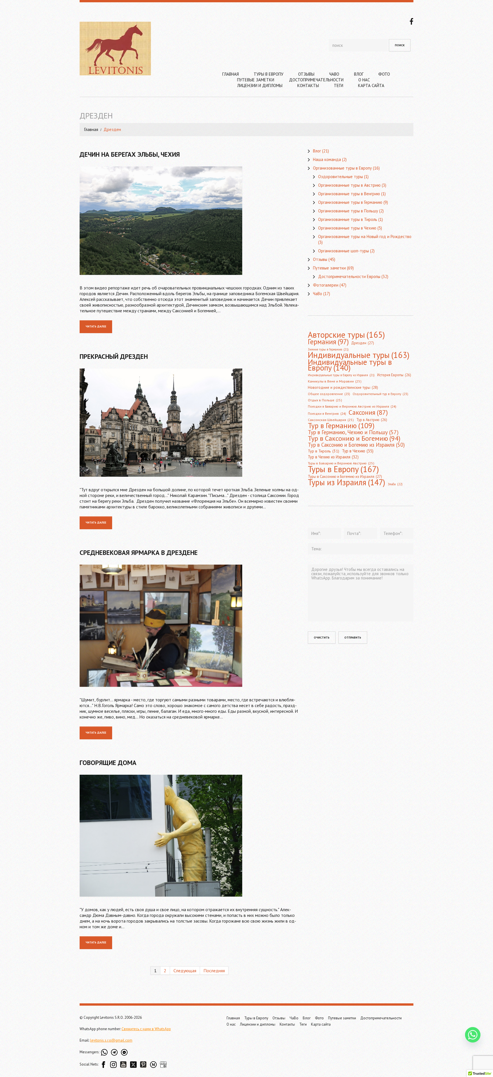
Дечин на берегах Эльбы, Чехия (130, 154)
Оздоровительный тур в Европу (380, 394)
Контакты (308, 85)
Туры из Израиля (346, 482)
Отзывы (306, 74)
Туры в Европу (268, 74)
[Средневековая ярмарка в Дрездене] (189, 626)
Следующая (184, 970)
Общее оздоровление (329, 394)
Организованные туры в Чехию (347, 228)
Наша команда (327, 159)
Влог (358, 74)
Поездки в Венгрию (327, 413)
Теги (338, 85)
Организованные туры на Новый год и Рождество (364, 236)
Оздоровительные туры (340, 176)
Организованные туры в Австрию (349, 185)
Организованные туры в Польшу (348, 211)
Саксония (368, 412)
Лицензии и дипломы (259, 85)
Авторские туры (346, 334)
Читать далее (96, 326)
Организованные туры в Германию (350, 202)
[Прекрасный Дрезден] (189, 423)
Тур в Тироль (323, 451)
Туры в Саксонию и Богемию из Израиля (345, 476)
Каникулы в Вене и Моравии (334, 381)
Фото (384, 74)
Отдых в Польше (325, 400)
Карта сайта (371, 85)
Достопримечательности (316, 79)
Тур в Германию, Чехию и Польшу (353, 432)
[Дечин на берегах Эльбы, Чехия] (189, 220)
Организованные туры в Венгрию (349, 193)
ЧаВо (334, 74)
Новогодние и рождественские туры (343, 387)
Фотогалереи (325, 285)
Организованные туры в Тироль (347, 219)
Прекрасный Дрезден (114, 356)
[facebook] (411, 21)
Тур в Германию (341, 425)
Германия (328, 342)
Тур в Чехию (357, 451)
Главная (230, 74)
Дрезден (362, 343)
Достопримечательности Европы (349, 276)
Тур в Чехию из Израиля (333, 457)
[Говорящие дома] (189, 836)
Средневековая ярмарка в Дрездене (139, 552)
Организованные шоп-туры (343, 250)
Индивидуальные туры (358, 355)
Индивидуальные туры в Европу (350, 365)
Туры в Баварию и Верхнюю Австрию (341, 463)
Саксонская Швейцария (331, 420)
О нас (364, 79)
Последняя (214, 970)
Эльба (395, 484)
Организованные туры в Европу (342, 168)
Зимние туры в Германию (328, 349)
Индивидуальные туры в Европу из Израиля (341, 375)
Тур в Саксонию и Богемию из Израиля (356, 445)
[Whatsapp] (472, 1035)
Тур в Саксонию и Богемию (354, 438)
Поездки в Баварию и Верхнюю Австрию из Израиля (352, 406)
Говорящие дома (108, 762)
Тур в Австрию (371, 419)
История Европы (394, 375)
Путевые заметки (255, 79)
